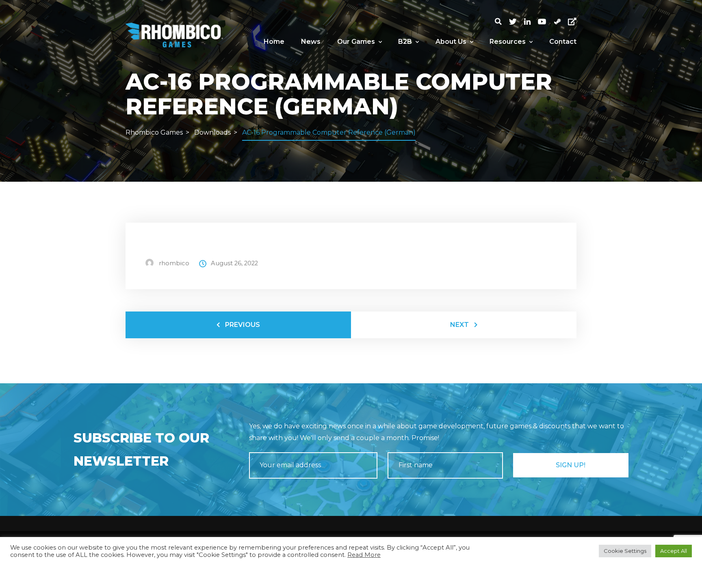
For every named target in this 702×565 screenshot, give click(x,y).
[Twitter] (516, 21)
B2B (405, 41)
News (311, 41)
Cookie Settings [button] (625, 551)
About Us (451, 41)
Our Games (356, 41)
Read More (364, 555)
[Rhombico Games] (174, 35)
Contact (562, 41)
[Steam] (561, 21)
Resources (508, 41)
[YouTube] (546, 21)
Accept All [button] (673, 551)
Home (274, 41)
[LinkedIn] (531, 21)
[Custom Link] (572, 21)
